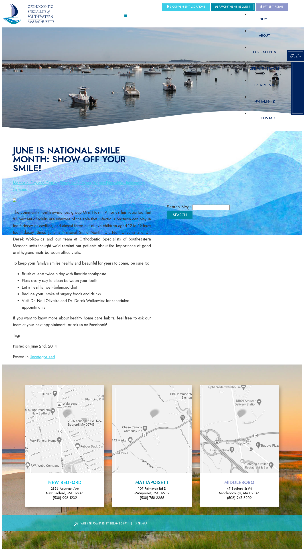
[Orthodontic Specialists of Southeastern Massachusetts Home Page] (28, 14)
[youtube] (298, 84)
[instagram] (298, 108)
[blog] (298, 100)
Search (180, 215)
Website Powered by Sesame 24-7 (104, 523)
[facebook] (298, 68)
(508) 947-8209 (239, 497)
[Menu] (125, 15)
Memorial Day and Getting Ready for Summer (52, 183)
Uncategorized (42, 357)
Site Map (141, 524)
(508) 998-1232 (65, 497)
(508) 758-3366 (152, 497)
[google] (298, 76)
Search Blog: (179, 207)
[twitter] (298, 92)
